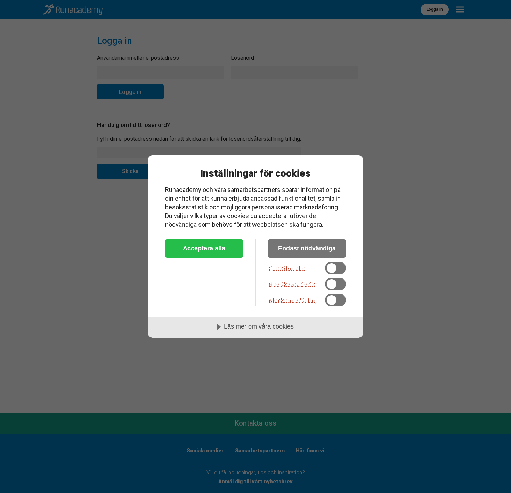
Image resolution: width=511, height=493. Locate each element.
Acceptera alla (204, 248)
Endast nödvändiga (307, 248)
